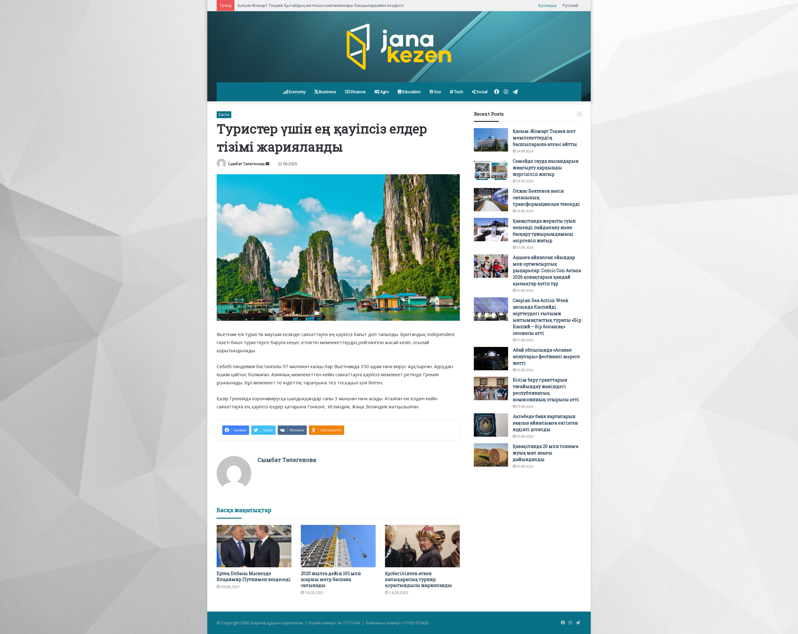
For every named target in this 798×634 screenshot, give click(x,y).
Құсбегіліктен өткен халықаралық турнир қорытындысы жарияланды (418, 579)
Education (411, 91)
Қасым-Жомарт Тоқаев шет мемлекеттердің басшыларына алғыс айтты (545, 137)
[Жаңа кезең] (399, 47)
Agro (384, 91)
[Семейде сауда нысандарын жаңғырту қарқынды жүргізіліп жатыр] (491, 169)
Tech (458, 91)
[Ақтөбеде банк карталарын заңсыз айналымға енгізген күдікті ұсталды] (491, 425)
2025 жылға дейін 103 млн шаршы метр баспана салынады (331, 579)
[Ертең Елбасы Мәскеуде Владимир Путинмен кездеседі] (254, 546)
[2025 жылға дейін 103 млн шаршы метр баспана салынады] (338, 546)
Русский (570, 5)
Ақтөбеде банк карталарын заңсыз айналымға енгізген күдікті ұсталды (545, 422)
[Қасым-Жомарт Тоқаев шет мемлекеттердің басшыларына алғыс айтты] (491, 139)
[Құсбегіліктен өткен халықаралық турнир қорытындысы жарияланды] (422, 546)
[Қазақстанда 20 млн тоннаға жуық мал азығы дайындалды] (491, 455)
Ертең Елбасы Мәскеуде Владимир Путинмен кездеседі (254, 576)
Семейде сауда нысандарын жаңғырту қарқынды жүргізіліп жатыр (546, 167)
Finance (358, 91)
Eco (437, 91)
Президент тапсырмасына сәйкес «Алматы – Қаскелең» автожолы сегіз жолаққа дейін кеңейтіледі (335, 5)
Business (327, 91)
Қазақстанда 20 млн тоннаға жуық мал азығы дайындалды (545, 452)
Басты (224, 114)
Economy (297, 91)
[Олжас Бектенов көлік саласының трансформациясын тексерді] (491, 199)
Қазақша (547, 5)
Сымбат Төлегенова (246, 163)
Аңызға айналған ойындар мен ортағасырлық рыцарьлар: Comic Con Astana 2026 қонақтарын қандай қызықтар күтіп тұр (547, 270)
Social (481, 91)
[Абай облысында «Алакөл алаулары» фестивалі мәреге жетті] (491, 358)
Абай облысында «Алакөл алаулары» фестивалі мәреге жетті (546, 356)
